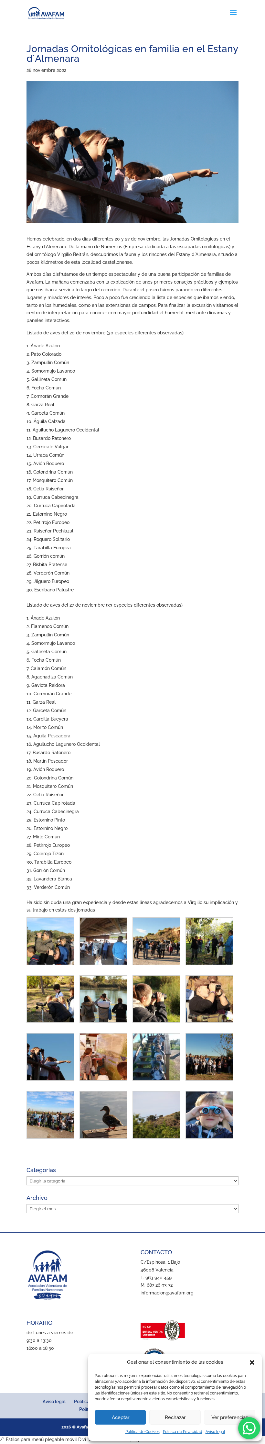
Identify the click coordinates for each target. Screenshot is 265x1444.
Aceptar (120, 1417)
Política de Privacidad (182, 1431)
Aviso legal (215, 1431)
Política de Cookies (142, 1431)
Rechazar (175, 1417)
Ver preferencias (229, 1417)
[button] (252, 1362)
